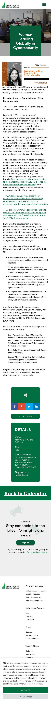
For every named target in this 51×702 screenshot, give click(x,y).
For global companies (34, 600)
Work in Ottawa (32, 646)
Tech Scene (30, 654)
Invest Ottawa (21, 475)
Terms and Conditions (37, 552)
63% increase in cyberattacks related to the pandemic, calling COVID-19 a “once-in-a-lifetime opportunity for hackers (24, 182)
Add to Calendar (25, 416)
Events (28, 627)
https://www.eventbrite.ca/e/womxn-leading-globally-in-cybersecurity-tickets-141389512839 (25, 462)
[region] (25, 680)
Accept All (25, 690)
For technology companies (36, 591)
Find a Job (30, 651)
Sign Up (25, 542)
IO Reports (30, 619)
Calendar (29, 632)
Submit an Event (32, 638)
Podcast (29, 616)
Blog (27, 613)
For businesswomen (33, 597)
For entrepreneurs (33, 594)
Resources (30, 657)
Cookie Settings (25, 697)
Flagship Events (32, 635)
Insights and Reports (35, 608)
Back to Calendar (25, 493)
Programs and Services (36, 585)
